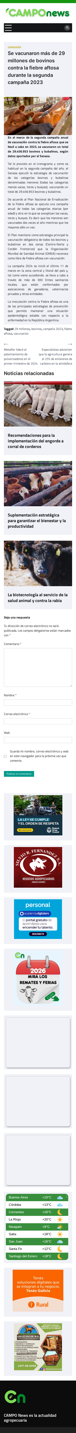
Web (7, 732)
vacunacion (21, 333)
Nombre (10, 695)
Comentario (12, 644)
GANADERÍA (14, 47)
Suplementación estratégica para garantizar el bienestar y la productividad (37, 520)
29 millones (22, 328)
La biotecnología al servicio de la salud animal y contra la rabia (38, 597)
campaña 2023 (53, 328)
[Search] (67, 28)
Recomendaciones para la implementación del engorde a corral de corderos (36, 441)
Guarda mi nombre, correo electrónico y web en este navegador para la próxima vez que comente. (39, 756)
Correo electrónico (17, 714)
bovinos (36, 328)
